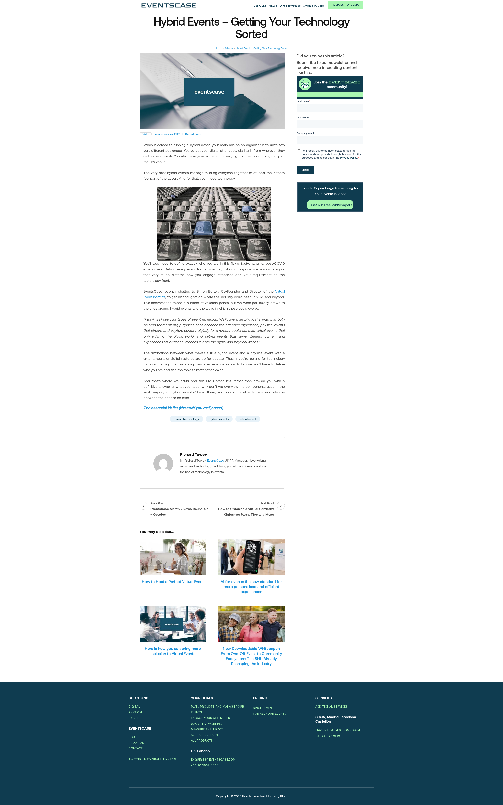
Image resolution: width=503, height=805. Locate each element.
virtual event (247, 419)
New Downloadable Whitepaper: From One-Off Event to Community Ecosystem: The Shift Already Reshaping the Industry (251, 656)
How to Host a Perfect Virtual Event (173, 581)
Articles (260, 5)
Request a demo (346, 4)
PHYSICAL (136, 712)
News (273, 5)
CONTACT (136, 748)
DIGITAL (134, 706)
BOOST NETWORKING (206, 723)
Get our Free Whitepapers (331, 205)
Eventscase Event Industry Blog (264, 796)
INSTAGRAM (152, 759)
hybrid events (219, 419)
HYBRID (134, 718)
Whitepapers (290, 5)
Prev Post (179, 508)
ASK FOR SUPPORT (204, 734)
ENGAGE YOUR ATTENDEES (210, 718)
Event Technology (186, 419)
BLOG (133, 737)
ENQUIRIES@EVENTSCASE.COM (213, 759)
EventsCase (215, 460)
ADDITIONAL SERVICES (331, 706)
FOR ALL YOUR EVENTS (269, 713)
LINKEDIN (169, 759)
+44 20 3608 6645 (204, 765)
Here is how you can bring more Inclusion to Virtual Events (173, 651)
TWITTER (135, 759)
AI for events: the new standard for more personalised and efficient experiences (251, 586)
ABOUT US (136, 742)
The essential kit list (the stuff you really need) (183, 407)
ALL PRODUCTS (202, 740)
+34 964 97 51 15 (327, 735)
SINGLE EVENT (263, 708)
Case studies (313, 5)
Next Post (246, 508)
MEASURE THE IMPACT (207, 729)
